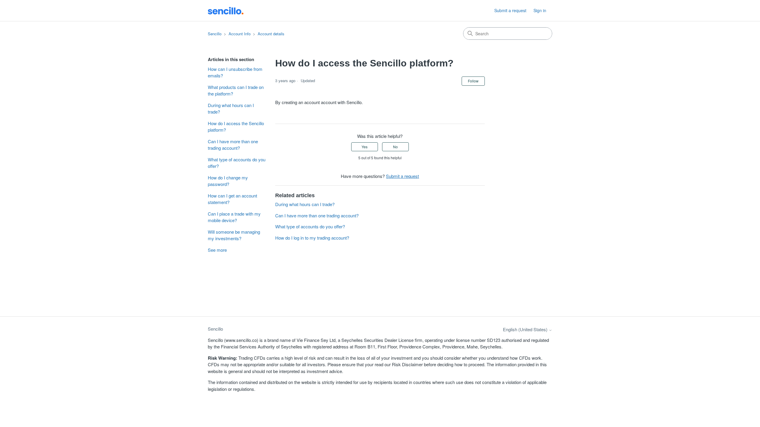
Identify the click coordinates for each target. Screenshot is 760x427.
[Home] (225, 10)
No (395, 146)
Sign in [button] (539, 10)
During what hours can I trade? (231, 108)
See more (217, 250)
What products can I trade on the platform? (236, 90)
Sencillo (214, 33)
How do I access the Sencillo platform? (236, 126)
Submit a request (510, 10)
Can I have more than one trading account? (233, 144)
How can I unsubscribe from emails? (235, 72)
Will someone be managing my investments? (234, 235)
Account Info (240, 33)
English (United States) (526, 329)
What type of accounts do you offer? (236, 162)
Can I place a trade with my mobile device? (234, 217)
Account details (271, 33)
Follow (473, 80)
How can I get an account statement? (232, 198)
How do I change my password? (228, 180)
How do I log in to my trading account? (312, 238)
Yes (365, 146)
